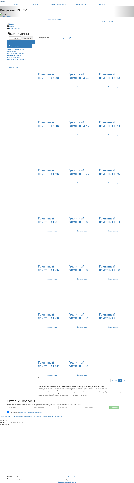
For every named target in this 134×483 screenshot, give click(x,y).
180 (124, 380)
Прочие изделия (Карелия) (16, 59)
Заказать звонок (107, 21)
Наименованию (56, 38)
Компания (56, 477)
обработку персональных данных (30, 412)
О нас (16, 4)
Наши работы (81, 4)
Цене (65, 38)
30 (112, 380)
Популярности (74, 38)
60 (116, 380)
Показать (16, 38)
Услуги (70, 477)
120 (120, 380)
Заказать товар (52, 87)
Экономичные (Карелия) (15, 49)
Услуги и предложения (58, 4)
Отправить (114, 407)
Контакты (102, 4)
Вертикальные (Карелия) (15, 53)
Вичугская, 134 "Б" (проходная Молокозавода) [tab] (16, 416)
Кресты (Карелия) (13, 57)
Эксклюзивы (11, 51)
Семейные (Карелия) (14, 55)
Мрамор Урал (13, 67)
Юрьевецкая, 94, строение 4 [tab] (52, 416)
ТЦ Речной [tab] (37, 416)
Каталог (35, 4)
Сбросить (28, 38)
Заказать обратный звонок (67, 482)
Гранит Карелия (14, 46)
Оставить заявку (5, 16)
